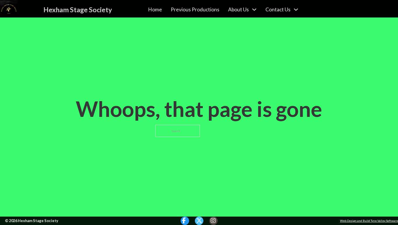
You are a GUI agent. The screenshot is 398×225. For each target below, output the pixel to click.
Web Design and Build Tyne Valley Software (369, 220)
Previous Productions (195, 9)
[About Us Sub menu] (254, 9)
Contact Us (277, 9)
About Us (238, 9)
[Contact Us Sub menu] (295, 9)
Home (155, 9)
